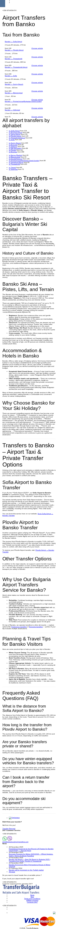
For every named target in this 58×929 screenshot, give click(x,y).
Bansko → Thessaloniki (13, 59)
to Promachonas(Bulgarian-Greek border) (24, 160)
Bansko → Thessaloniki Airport (16, 67)
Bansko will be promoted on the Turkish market (26, 870)
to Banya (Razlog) (15, 155)
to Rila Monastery (15, 148)
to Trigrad (12, 167)
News (32, 895)
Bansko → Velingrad (12, 110)
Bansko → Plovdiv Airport (14, 50)
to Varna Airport (14, 134)
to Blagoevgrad (14, 157)
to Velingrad (13, 169)
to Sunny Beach (15, 143)
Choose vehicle (37, 48)
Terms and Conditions (32, 898)
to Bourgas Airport (15, 132)
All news (12, 872)
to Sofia (12, 140)
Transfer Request (8, 828)
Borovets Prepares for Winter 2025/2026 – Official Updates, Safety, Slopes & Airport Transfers (31, 855)
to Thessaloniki (14, 164)
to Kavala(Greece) (15, 159)
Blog (32, 897)
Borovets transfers (36, 627)
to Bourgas (13, 152)
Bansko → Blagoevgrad (14, 93)
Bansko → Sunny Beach (14, 84)
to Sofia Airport (14, 131)
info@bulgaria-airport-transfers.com (15, 842)
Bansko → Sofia (11, 76)
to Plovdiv (12, 150)
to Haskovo (13, 146)
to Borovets (13, 145)
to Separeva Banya (16, 162)
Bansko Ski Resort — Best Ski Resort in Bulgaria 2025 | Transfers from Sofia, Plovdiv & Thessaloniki (29, 860)
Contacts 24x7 (32, 902)
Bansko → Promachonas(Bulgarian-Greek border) (23, 101)
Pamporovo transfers (19, 627)
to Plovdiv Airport (15, 136)
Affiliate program (32, 900)
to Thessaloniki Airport (17, 138)
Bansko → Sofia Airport (13, 41)
